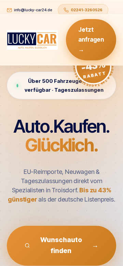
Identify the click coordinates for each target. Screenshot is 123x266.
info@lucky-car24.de (33, 10)
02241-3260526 (86, 10)
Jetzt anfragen (91, 39)
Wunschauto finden (69, 245)
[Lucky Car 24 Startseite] (32, 40)
